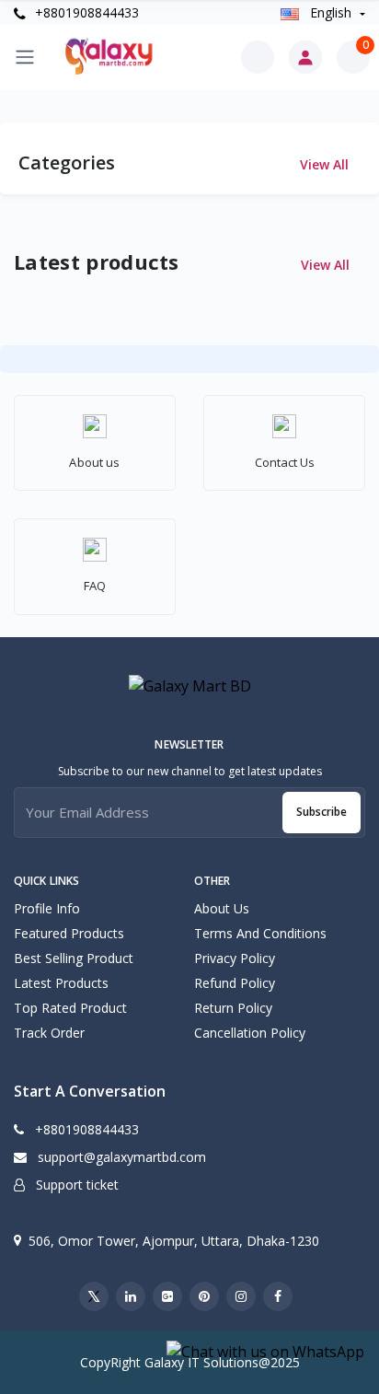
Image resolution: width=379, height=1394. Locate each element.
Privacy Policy (234, 958)
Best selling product (73, 958)
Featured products (69, 933)
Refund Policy (234, 983)
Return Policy (233, 1007)
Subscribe (321, 811)
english (330, 12)
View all (326, 164)
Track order (49, 1032)
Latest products (61, 983)
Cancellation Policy (249, 1032)
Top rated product (70, 1007)
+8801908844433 (85, 12)
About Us (221, 908)
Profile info (47, 908)
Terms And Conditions (260, 933)
